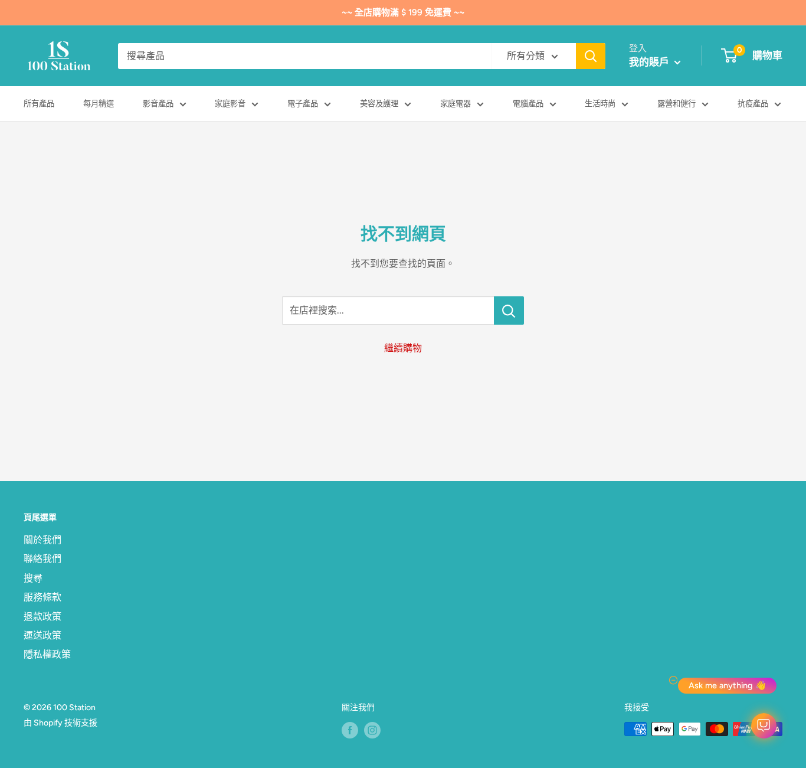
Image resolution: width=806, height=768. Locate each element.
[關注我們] (350, 730)
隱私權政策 (47, 654)
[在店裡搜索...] (509, 310)
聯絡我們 (42, 558)
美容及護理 (379, 103)
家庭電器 (455, 103)
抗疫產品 (753, 103)
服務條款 (42, 597)
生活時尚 (600, 103)
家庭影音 (230, 103)
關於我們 (42, 539)
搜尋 (33, 578)
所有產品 (39, 103)
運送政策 (42, 635)
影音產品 (158, 103)
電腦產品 (528, 103)
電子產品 (302, 103)
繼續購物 (403, 348)
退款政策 (42, 616)
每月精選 (98, 103)
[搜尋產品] (590, 56)
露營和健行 (676, 103)
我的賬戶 (650, 62)
